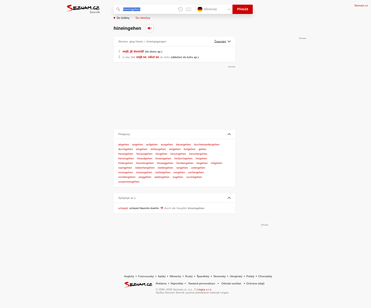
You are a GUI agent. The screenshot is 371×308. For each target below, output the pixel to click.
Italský (162, 276)
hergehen (161, 153)
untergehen (198, 167)
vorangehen (125, 172)
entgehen (175, 149)
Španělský (203, 276)
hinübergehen (184, 163)
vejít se (141, 57)
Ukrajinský (236, 276)
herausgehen (144, 153)
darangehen (183, 144)
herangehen (125, 153)
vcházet (123, 208)
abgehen (123, 144)
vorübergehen (126, 176)
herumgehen (178, 153)
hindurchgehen (183, 158)
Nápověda (177, 283)
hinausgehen (163, 158)
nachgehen (125, 167)
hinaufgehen (144, 158)
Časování (220, 41)
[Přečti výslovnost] (149, 28)
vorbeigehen (162, 172)
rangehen (182, 167)
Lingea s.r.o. (204, 289)
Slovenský (219, 276)
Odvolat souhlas (231, 283)
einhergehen (158, 149)
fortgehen (190, 149)
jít (131, 51)
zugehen (178, 176)
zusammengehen (129, 181)
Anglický (129, 276)
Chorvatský (265, 276)
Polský (250, 276)
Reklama (161, 283)
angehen (137, 144)
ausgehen (167, 144)
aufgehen (152, 144)
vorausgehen (144, 172)
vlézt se (153, 57)
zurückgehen (194, 176)
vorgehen (179, 172)
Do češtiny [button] (123, 17)
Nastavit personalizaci (201, 283)
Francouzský (146, 276)
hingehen (201, 158)
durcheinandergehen (207, 144)
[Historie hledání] (180, 9)
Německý (175, 276)
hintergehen (125, 163)
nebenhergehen (145, 167)
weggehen (145, 176)
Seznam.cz (361, 5)
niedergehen (165, 167)
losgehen (202, 163)
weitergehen (161, 176)
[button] (174, 134)
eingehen (141, 149)
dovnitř (139, 51)
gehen (202, 149)
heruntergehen (198, 153)
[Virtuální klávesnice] (189, 9)
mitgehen (216, 163)
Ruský (189, 276)
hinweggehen (165, 163)
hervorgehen (126, 158)
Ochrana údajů (255, 283)
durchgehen (125, 149)
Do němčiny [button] (143, 17)
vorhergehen (196, 172)
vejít (125, 51)
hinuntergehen (145, 163)
